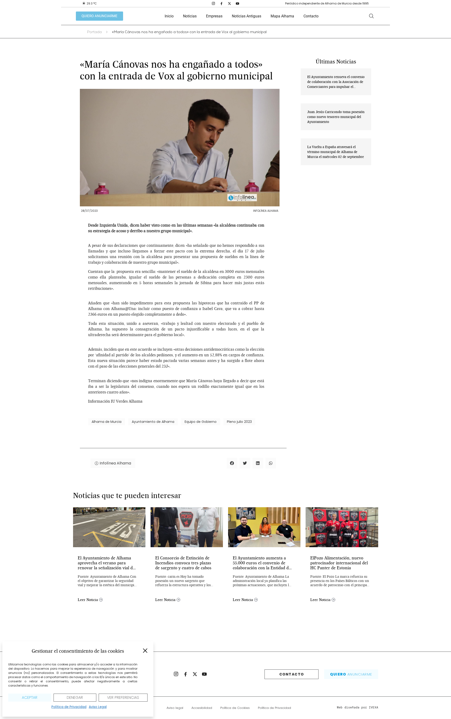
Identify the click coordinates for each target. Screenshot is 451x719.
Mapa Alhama (282, 16)
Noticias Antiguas (246, 16)
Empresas (214, 16)
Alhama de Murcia (106, 421)
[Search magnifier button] (371, 16)
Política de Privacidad (68, 706)
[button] (145, 650)
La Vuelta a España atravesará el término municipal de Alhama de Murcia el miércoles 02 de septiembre (335, 152)
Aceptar (29, 697)
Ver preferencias (123, 697)
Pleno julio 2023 (239, 421)
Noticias (190, 16)
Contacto (311, 16)
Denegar (75, 697)
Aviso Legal (98, 706)
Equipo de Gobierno (201, 421)
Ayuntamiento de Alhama (153, 421)
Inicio (169, 16)
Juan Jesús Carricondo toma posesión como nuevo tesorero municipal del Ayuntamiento (336, 117)
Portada (94, 32)
